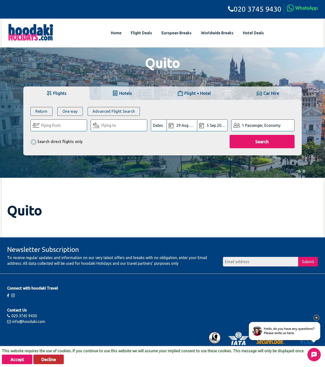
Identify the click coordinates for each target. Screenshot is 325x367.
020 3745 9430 (257, 9)
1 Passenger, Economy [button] (261, 125)
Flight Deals (141, 33)
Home (116, 33)
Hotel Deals (253, 33)
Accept (17, 359)
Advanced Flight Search (114, 111)
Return (41, 111)
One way (70, 111)
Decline (48, 359)
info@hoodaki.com (28, 321)
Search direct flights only (60, 141)
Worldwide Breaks (217, 33)
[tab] (56, 93)
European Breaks (177, 33)
